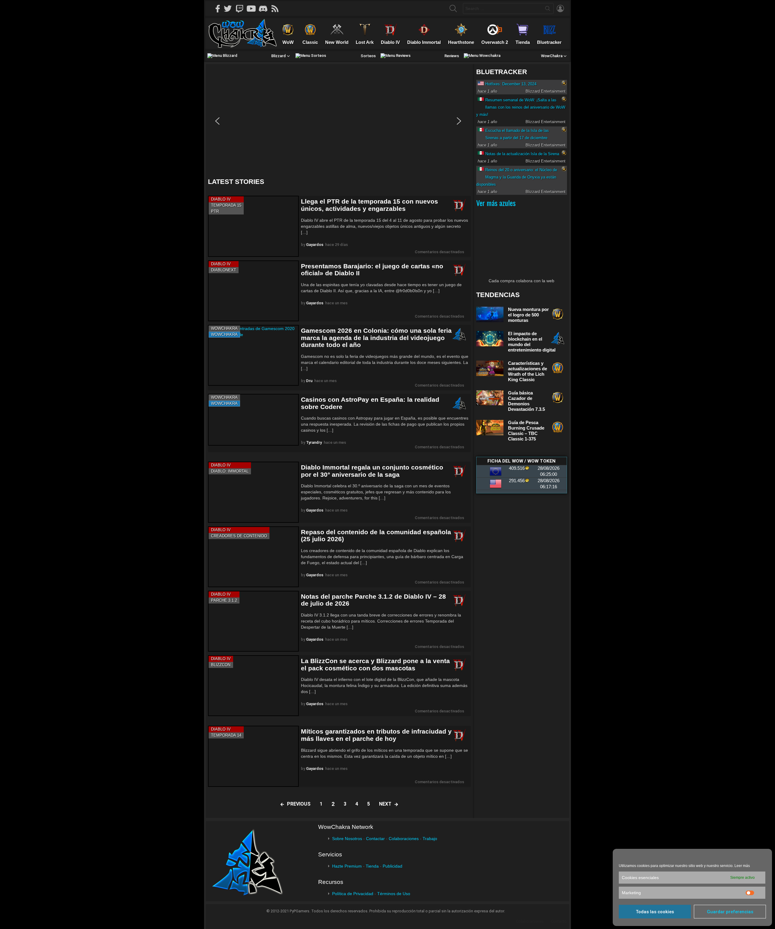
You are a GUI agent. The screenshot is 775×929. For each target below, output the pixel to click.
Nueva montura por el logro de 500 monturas (528, 315)
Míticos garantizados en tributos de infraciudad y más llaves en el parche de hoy (376, 735)
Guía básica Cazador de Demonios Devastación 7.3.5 (526, 401)
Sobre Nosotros (347, 838)
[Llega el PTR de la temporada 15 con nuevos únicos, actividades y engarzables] (253, 226)
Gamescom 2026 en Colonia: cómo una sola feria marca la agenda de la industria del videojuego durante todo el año (376, 337)
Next (385, 804)
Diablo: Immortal (230, 471)
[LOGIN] (560, 8)
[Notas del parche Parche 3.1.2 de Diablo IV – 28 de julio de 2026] (253, 621)
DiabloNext (223, 270)
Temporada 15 (226, 205)
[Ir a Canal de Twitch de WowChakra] (242, 8)
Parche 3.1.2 (224, 600)
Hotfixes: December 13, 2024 (510, 84)
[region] (339, 121)
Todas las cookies (655, 911)
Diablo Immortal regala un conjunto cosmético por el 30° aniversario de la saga (372, 471)
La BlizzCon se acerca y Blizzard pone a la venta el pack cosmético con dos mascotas (375, 664)
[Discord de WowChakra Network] (265, 8)
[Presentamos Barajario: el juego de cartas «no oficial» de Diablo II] (253, 290)
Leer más (742, 866)
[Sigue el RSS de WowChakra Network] (277, 8)
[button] (217, 121)
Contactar (375, 838)
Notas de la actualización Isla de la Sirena (522, 154)
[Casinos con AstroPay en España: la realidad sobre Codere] (253, 420)
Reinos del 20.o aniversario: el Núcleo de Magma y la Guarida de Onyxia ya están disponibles (516, 177)
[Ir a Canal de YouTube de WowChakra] (253, 8)
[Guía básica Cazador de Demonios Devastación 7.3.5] (489, 397)
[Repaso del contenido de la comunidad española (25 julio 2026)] (253, 556)
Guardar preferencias (730, 911)
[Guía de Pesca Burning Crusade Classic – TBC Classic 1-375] (489, 427)
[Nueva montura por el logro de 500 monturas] (489, 314)
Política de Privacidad (352, 893)
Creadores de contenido (239, 536)
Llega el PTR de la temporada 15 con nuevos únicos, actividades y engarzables (369, 205)
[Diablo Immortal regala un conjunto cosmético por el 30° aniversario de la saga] (253, 492)
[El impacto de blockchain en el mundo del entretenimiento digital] (489, 338)
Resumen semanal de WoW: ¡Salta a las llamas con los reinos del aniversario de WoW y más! (520, 107)
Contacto (559, 921)
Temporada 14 (226, 735)
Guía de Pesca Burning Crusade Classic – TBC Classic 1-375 (526, 430)
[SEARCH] (453, 8)
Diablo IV (221, 199)
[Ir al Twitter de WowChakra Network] (230, 8)
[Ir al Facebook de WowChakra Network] (218, 8)
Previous (299, 804)
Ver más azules (496, 202)
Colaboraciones (404, 838)
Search (548, 9)
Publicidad (392, 866)
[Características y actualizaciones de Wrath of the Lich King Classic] (489, 368)
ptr (215, 211)
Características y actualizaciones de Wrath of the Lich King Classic (527, 371)
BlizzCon (220, 664)
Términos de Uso (393, 893)
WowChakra (224, 328)
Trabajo (430, 838)
